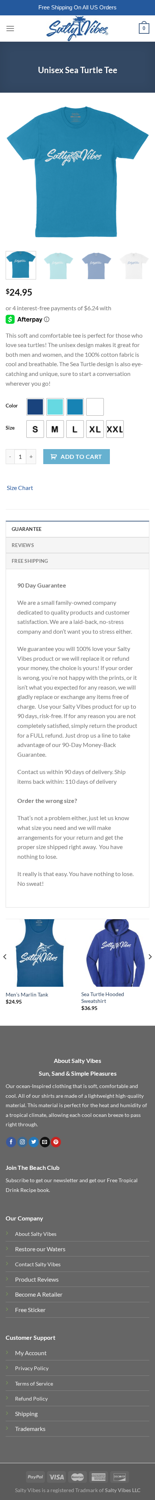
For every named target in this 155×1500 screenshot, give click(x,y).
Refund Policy (31, 1398)
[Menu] (10, 28)
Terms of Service (34, 1383)
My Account (31, 1352)
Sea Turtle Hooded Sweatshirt (102, 997)
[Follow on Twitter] (34, 1142)
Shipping (26, 1413)
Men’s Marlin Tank (27, 995)
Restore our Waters (40, 1248)
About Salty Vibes (35, 1234)
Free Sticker (30, 1309)
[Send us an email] (45, 1142)
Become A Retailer (38, 1294)
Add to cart (81, 456)
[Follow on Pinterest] (56, 1142)
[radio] (35, 406)
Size (10, 428)
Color (12, 406)
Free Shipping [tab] (30, 561)
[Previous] (18, 172)
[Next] (137, 172)
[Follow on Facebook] (11, 1142)
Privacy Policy (32, 1368)
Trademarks (30, 1428)
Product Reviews (37, 1279)
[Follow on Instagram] (22, 1142)
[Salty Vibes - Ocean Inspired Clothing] (77, 28)
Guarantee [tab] (26, 529)
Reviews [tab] (23, 545)
